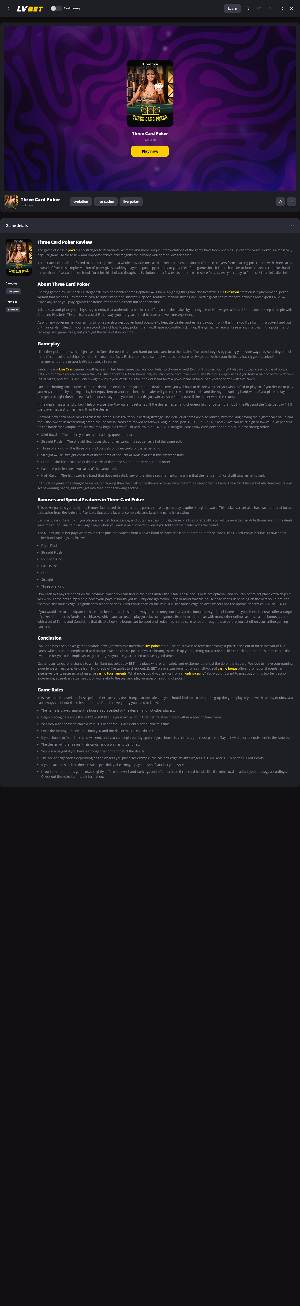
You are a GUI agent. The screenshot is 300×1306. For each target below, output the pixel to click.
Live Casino (67, 369)
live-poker (131, 201)
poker (72, 250)
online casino (194, 673)
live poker (153, 646)
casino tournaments (111, 673)
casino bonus (228, 668)
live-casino (106, 201)
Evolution (232, 292)
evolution (80, 201)
